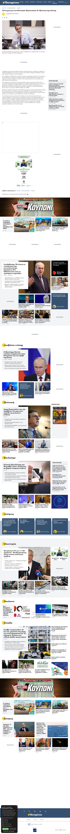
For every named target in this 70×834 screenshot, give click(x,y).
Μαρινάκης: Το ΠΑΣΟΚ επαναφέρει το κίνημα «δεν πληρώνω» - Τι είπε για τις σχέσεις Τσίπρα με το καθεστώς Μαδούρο (14, 285)
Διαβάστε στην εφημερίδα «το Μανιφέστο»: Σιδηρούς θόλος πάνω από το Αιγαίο (58, 651)
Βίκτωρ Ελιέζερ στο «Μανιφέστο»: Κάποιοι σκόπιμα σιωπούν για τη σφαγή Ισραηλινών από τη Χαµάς (42, 307)
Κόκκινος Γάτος (60, 272)
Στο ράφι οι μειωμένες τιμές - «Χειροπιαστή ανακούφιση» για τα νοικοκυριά (26, 592)
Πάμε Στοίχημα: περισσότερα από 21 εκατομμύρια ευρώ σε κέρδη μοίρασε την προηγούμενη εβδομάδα (42, 229)
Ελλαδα (45, 2)
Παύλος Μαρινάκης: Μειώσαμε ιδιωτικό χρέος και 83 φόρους (42, 392)
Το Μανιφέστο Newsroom (12, 13)
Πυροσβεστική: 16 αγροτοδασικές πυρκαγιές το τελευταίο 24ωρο (56, 94)
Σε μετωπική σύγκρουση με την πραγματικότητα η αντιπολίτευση (25, 386)
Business (9, 601)
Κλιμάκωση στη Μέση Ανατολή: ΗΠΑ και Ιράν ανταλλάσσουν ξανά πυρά (59, 749)
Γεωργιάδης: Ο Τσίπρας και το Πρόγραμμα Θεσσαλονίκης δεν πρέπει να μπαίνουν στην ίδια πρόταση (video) (42, 451)
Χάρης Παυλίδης (60, 306)
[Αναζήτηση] (67, 2)
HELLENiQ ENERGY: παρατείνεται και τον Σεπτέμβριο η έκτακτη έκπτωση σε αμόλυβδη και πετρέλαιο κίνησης (43, 617)
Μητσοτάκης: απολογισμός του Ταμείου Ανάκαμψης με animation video (26, 306)
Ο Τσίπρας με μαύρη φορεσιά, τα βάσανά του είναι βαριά (59, 264)
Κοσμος (49, 2)
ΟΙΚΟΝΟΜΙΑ (24, 323)
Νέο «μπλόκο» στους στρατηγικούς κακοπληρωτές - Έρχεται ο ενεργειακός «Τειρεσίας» (42, 592)
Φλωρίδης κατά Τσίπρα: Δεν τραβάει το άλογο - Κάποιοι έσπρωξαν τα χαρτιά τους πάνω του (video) (42, 506)
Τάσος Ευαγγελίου (28, 395)
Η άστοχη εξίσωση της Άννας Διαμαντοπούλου (59, 295)
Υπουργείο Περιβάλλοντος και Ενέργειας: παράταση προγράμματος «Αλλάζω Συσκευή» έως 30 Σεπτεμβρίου (42, 671)
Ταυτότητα (35, 819)
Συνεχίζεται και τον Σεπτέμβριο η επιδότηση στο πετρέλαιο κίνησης (9, 592)
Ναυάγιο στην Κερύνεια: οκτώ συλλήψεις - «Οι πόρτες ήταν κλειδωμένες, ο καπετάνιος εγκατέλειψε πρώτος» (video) (41, 728)
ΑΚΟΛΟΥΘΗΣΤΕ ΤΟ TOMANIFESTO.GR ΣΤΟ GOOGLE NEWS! (14, 194)
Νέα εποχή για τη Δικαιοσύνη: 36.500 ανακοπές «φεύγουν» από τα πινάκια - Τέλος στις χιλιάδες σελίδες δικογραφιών (58, 637)
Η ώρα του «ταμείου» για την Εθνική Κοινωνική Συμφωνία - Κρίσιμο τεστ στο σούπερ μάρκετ (59, 588)
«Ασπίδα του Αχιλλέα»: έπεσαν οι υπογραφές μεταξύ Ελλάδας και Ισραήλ (9, 321)
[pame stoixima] (35, 207)
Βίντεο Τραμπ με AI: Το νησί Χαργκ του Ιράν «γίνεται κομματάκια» (25, 749)
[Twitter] (34, 811)
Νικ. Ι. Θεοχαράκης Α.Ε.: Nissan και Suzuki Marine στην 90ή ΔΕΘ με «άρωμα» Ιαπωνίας (8, 610)
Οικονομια (32, 2)
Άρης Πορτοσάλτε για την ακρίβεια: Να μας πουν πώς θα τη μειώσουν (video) (56, 107)
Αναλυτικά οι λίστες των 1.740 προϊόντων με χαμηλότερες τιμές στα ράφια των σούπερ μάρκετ (26, 321)
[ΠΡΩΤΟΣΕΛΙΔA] (59, 415)
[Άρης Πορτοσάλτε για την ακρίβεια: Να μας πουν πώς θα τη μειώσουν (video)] (34, 421)
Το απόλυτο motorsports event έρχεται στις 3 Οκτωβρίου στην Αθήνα (8, 224)
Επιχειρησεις (39, 2)
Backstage (10, 458)
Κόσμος (8, 718)
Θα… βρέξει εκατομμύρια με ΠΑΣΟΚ (24, 521)
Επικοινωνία (41, 819)
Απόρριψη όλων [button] (13, 828)
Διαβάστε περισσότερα (10, 815)
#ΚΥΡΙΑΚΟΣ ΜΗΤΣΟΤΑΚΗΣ (25, 190)
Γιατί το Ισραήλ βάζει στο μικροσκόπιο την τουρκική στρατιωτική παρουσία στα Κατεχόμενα (9, 522)
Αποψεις (27, 2)
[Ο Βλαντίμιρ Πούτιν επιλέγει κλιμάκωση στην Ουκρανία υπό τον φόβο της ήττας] (34, 364)
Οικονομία (10, 544)
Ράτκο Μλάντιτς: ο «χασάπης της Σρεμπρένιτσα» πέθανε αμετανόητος (42, 749)
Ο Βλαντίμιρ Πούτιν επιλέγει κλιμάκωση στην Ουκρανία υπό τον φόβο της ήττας (56, 100)
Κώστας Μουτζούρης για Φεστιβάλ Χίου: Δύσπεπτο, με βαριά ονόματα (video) (15, 466)
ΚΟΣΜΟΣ (10, 359)
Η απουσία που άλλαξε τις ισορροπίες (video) (57, 288)
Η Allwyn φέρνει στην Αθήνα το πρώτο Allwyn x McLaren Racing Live (59, 229)
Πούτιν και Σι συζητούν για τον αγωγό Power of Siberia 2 (15, 368)
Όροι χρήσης (28, 819)
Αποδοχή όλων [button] (5, 828)
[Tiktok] (45, 811)
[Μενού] (65, 2)
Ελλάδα (8, 623)
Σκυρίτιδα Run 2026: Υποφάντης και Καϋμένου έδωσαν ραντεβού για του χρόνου (8, 506)
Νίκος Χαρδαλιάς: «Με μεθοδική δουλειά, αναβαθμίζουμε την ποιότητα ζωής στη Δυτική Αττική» (59, 628)
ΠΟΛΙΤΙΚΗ (4, 8)
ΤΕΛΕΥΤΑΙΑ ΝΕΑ (53, 81)
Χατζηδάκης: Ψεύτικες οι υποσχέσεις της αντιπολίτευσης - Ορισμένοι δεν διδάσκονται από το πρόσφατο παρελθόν (14, 268)
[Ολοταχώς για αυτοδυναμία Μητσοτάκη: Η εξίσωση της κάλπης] (4, 17)
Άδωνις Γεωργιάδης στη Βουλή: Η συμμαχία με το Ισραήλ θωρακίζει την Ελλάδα (26, 450)
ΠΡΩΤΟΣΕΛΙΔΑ (61, 2)
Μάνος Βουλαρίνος (28, 531)
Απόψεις (9, 514)
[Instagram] (29, 811)
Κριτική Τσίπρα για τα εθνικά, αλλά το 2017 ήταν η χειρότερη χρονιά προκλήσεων (42, 321)
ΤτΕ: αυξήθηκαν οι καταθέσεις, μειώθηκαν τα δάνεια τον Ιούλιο (60, 615)
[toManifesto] (11, 2)
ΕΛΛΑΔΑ (53, 90)
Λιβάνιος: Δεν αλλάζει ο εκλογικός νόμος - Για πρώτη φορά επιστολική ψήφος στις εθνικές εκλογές (9, 394)
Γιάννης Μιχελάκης (11, 531)
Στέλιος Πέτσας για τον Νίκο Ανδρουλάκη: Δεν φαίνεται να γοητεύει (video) (9, 450)
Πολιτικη (22, 2)
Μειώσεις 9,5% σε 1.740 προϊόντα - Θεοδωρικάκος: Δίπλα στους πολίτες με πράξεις (15, 553)
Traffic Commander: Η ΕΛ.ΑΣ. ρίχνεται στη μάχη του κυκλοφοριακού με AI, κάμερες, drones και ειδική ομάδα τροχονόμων (57, 86)
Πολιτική (9, 402)
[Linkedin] (6, 17)
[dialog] (9, 819)
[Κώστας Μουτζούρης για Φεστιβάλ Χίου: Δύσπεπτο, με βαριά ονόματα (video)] (34, 477)
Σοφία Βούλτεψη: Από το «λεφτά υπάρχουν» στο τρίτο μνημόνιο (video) (26, 506)
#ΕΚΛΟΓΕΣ (33, 190)
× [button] (16, 806)
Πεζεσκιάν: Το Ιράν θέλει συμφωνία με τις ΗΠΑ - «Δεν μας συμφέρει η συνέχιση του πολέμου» (7, 729)
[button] (9, 831)
